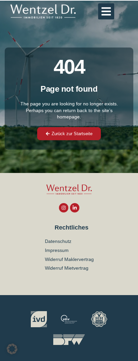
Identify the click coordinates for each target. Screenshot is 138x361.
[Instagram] (63, 207)
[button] (106, 11)
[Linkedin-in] (74, 207)
